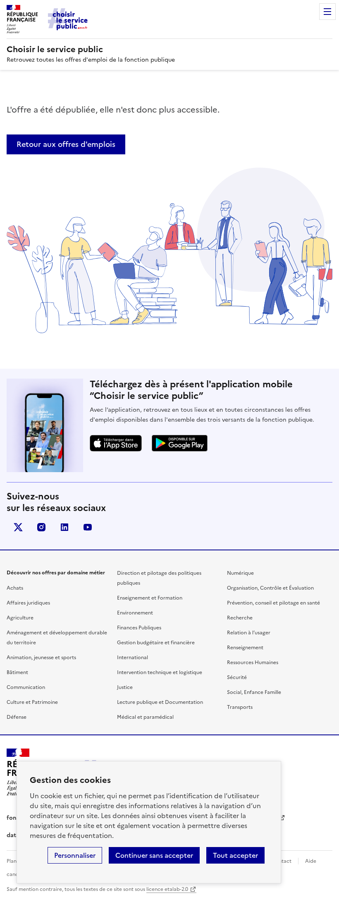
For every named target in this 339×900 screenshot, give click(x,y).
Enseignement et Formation (149, 598)
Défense (16, 717)
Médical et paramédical (145, 717)
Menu (327, 11)
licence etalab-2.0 (167, 889)
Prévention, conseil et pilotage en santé (273, 603)
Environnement (135, 613)
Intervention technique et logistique (159, 672)
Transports (240, 707)
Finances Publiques (139, 627)
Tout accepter (235, 855)
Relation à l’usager (248, 632)
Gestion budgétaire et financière (156, 642)
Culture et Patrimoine (32, 702)
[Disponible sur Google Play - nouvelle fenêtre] (180, 443)
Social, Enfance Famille (254, 692)
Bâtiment (17, 672)
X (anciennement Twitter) (18, 527)
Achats (15, 588)
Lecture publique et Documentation (160, 702)
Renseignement (245, 647)
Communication (26, 687)
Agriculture (20, 618)
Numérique (240, 573)
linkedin (64, 527)
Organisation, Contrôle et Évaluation (270, 588)
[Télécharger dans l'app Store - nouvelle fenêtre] (116, 443)
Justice (125, 687)
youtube (87, 527)
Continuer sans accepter (154, 855)
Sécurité (237, 677)
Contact (281, 861)
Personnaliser (74, 855)
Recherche (240, 618)
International (132, 657)
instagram (41, 527)
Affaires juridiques (28, 603)
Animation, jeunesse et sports (41, 657)
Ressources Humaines (252, 662)
